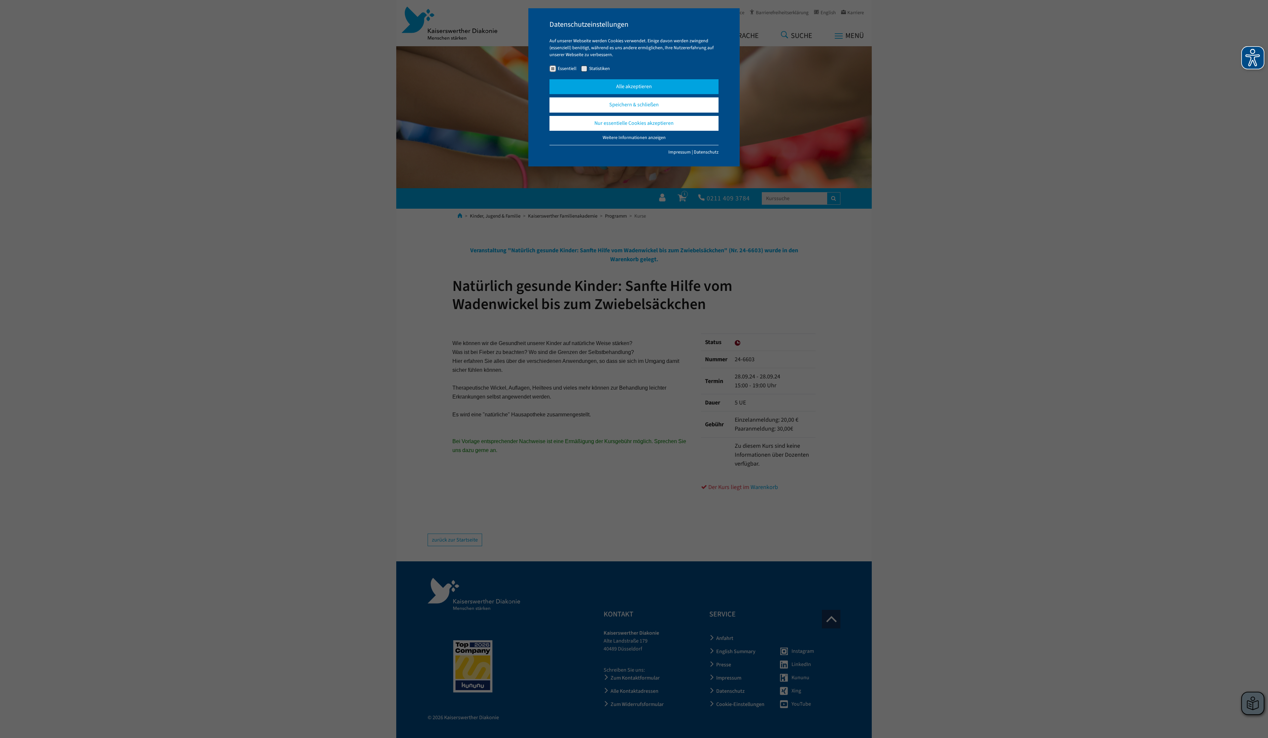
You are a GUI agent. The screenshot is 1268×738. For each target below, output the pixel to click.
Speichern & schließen (634, 104)
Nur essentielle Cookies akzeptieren (634, 123)
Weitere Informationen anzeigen (634, 137)
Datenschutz (706, 152)
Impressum (679, 152)
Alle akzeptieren (634, 86)
